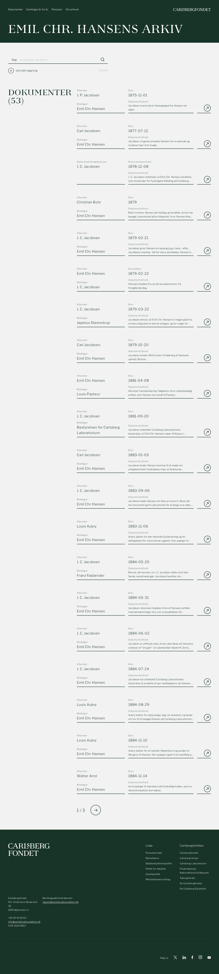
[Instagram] (200, 957)
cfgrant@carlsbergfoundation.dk (61, 902)
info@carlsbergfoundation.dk (24, 921)
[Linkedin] (184, 958)
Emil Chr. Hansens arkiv (95, 29)
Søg (14, 59)
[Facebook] (192, 958)
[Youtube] (209, 958)
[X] (175, 958)
